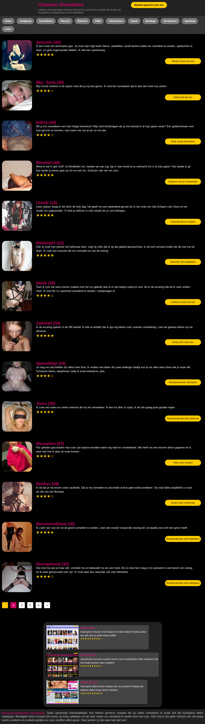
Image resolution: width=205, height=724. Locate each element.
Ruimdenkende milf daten (183, 382)
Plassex (65, 21)
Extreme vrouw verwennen (183, 181)
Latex (8, 29)
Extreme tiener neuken (183, 221)
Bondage (151, 21)
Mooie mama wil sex (183, 61)
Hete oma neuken (183, 462)
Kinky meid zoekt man (183, 502)
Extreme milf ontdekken (183, 262)
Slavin (134, 21)
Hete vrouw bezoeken (183, 141)
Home (8, 21)
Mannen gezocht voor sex (149, 5)
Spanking (190, 21)
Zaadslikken (46, 21)
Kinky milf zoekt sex (183, 342)
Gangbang (25, 21)
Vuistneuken (116, 21)
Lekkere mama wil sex (183, 302)
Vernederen (170, 21)
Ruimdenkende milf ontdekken (183, 539)
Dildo (98, 21)
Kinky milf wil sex (183, 97)
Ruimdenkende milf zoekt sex (183, 418)
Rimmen (82, 21)
